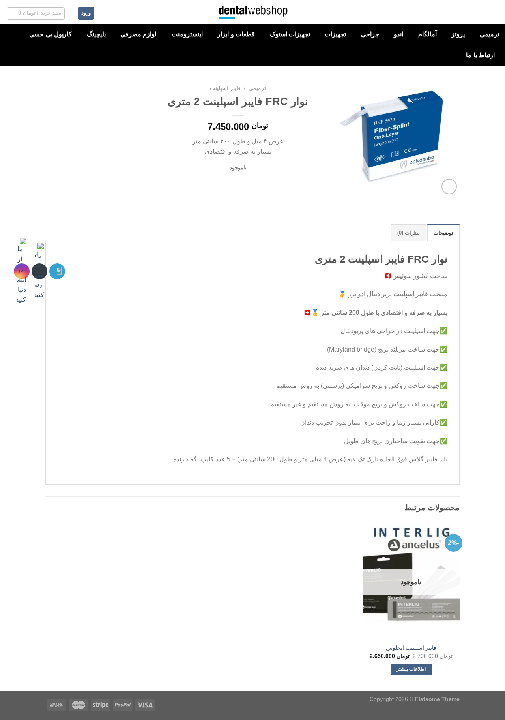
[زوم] (449, 186)
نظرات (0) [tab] (408, 233)
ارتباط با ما (480, 55)
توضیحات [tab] (443, 233)
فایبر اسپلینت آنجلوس (411, 648)
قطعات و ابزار (236, 34)
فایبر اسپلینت (225, 88)
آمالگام (427, 34)
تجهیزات (335, 34)
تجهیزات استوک (290, 34)
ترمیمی (489, 34)
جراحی (370, 34)
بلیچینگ (96, 34)
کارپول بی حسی (50, 34)
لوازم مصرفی (138, 34)
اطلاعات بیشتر (411, 669)
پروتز (458, 34)
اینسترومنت (187, 34)
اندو (398, 34)
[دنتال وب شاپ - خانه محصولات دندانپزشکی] (252, 12)
